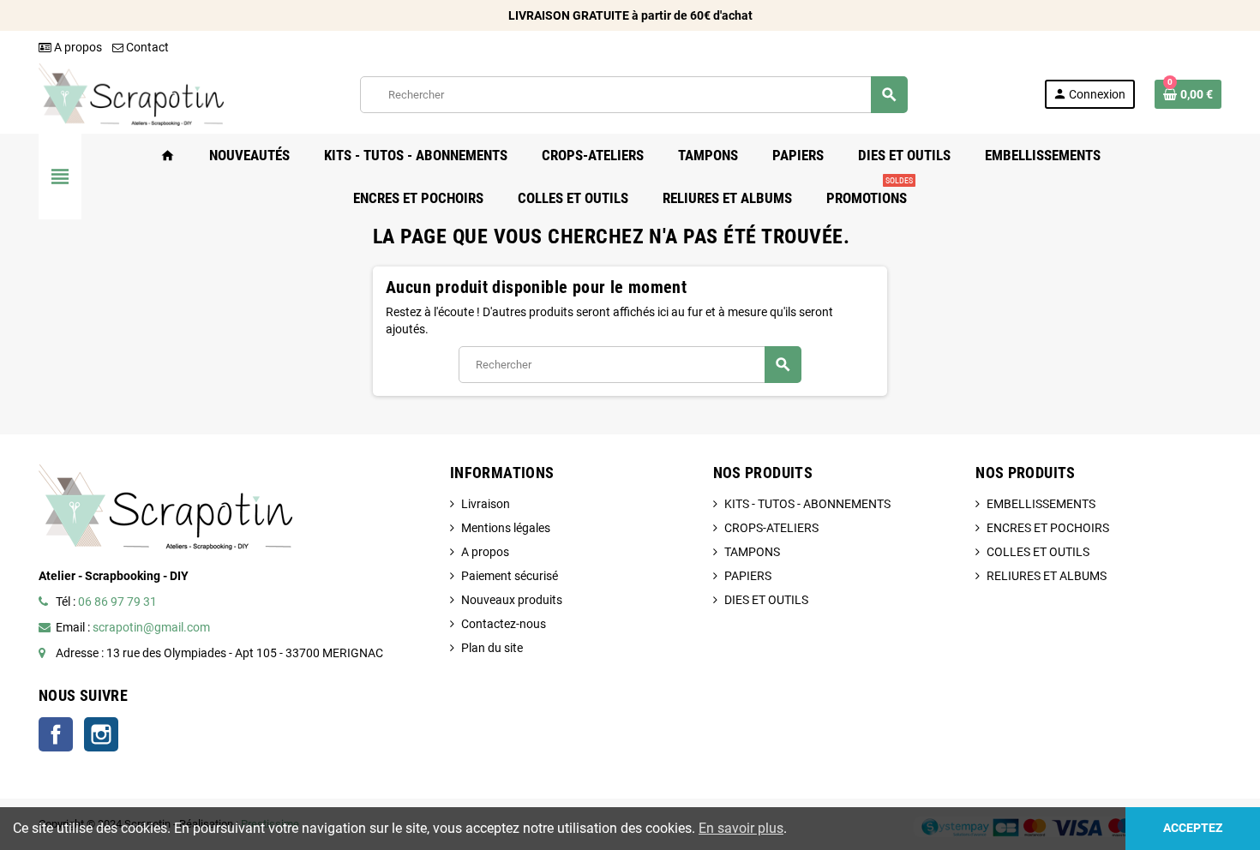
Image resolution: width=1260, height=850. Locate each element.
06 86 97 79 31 (117, 601)
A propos (76, 47)
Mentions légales (505, 528)
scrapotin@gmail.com (151, 627)
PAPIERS (747, 576)
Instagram (101, 734)
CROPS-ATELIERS (771, 528)
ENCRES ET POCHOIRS (1048, 528)
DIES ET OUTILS (766, 600)
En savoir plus (741, 828)
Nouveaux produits (511, 600)
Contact (146, 47)
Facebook (56, 734)
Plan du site (492, 648)
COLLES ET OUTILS (1038, 552)
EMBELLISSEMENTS (1041, 504)
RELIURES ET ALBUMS (1047, 576)
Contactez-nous (503, 624)
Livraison (485, 504)
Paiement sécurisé (509, 576)
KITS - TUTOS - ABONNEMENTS (807, 504)
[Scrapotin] (131, 93)
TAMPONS (752, 552)
